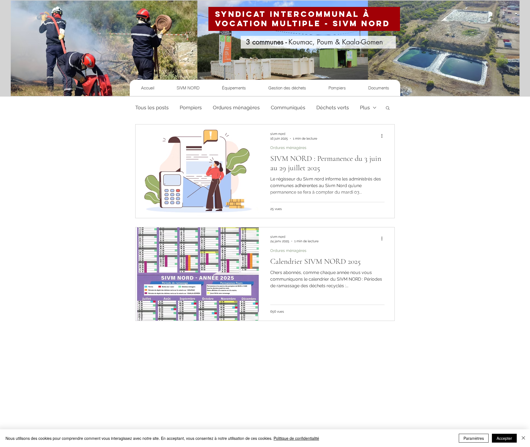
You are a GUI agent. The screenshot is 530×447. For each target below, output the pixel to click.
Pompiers (191, 107)
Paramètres (473, 438)
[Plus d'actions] (383, 135)
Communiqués (288, 107)
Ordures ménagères (236, 107)
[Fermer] (523, 438)
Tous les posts (152, 107)
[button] (387, 108)
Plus (365, 107)
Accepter (504, 438)
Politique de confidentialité (296, 438)
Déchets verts (332, 107)
